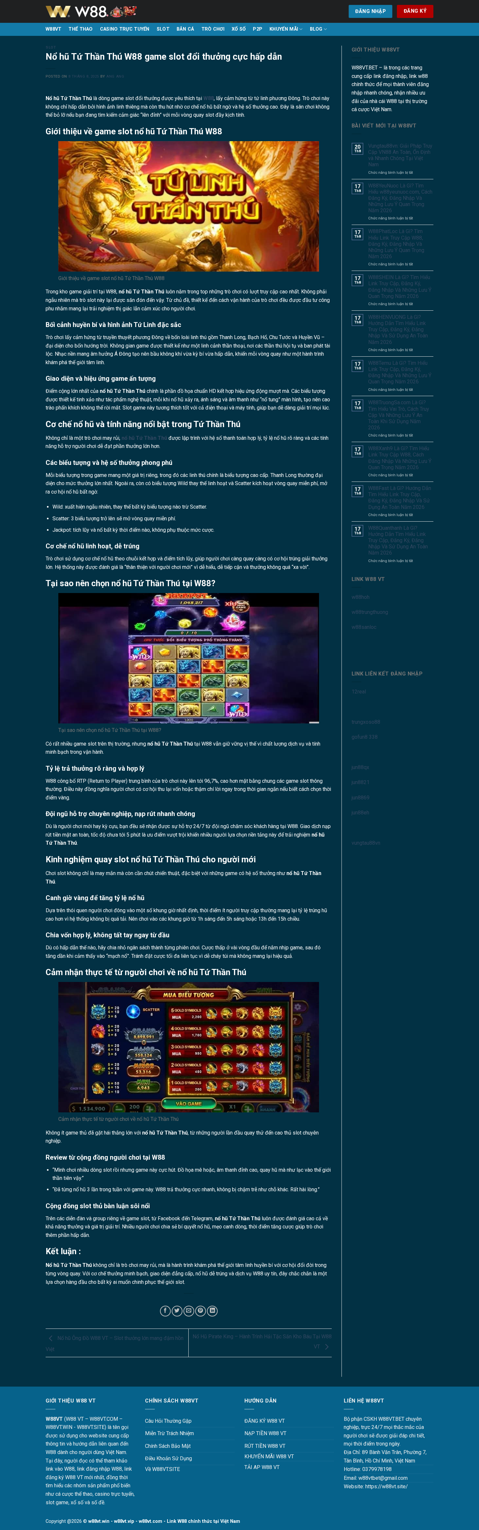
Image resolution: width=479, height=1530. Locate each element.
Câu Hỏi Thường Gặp (168, 1421)
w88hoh (361, 597)
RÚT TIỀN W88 (261, 1446)
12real (359, 692)
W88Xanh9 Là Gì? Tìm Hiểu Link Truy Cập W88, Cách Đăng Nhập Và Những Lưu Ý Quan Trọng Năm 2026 (399, 457)
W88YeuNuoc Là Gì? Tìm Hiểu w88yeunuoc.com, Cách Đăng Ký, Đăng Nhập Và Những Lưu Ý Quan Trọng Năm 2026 (400, 198)
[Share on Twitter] (177, 1311)
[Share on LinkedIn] (212, 1311)
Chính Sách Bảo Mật (168, 1446)
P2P (257, 29)
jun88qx (360, 767)
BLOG (316, 29)
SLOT (163, 29)
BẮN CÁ (185, 29)
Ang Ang (115, 76)
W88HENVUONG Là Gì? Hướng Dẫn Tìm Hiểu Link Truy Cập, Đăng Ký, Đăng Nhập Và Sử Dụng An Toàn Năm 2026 (398, 329)
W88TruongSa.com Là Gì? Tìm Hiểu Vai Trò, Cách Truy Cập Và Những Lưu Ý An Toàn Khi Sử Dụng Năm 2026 (398, 415)
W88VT (53, 29)
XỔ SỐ (239, 29)
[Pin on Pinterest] (200, 1311)
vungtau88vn (366, 843)
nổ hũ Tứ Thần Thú (144, 438)
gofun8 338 (365, 737)
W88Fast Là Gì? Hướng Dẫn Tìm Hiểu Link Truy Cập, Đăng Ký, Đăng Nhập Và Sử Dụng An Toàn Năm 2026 (399, 497)
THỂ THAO (80, 29)
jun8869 (361, 798)
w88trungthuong (370, 612)
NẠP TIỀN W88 (261, 1433)
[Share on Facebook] (165, 1311)
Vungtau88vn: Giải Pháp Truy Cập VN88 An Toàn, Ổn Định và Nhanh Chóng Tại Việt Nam (400, 155)
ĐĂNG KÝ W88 (260, 1421)
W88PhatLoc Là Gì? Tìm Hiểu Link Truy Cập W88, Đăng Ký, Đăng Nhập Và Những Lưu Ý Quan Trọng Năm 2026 (396, 244)
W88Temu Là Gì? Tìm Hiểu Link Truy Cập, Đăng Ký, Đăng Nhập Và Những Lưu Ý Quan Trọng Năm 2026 (399, 372)
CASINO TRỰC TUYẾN (125, 29)
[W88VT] (91, 11)
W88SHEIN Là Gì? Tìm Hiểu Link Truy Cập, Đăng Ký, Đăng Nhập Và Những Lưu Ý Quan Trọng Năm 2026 (399, 286)
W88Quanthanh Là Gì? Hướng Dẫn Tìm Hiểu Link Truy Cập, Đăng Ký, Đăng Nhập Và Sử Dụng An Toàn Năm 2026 (398, 540)
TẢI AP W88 (258, 1467)
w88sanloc (364, 627)
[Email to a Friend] (188, 1311)
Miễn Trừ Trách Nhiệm (169, 1433)
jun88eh (360, 813)
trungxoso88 (366, 722)
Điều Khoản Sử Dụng (168, 1458)
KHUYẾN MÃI (283, 29)
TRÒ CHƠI (213, 29)
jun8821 (361, 782)
